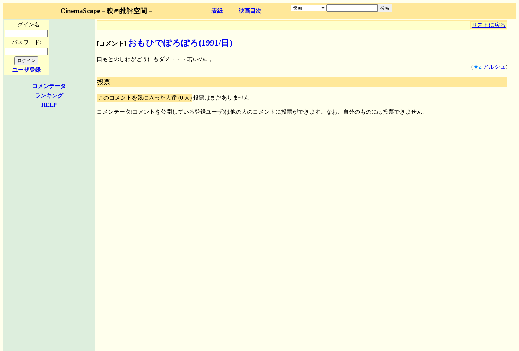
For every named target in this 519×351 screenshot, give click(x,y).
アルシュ (494, 67)
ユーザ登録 (26, 70)
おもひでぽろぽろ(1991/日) (180, 42)
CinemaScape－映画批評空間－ (107, 10)
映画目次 (250, 11)
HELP (49, 105)
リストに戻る (489, 25)
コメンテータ (49, 86)
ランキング (49, 96)
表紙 (217, 11)
